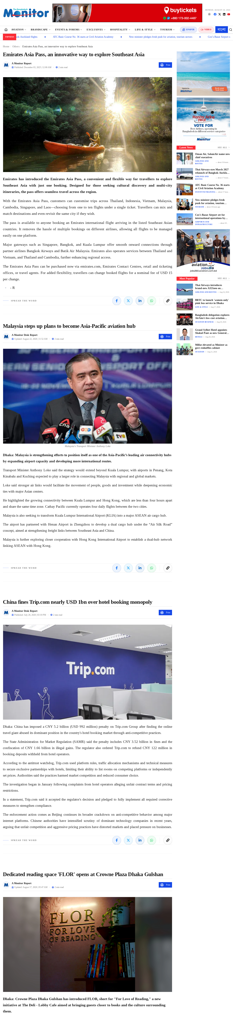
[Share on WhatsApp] (151, 300)
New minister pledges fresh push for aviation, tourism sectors (121, 36)
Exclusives (95, 29)
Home (6, 46)
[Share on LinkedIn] (140, 300)
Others (15, 46)
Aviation (17, 29)
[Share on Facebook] (116, 300)
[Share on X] (128, 300)
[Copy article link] (167, 300)
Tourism (166, 29)
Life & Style (144, 29)
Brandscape (39, 29)
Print (168, 65)
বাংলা (222, 29)
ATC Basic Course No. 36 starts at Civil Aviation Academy (43, 36)
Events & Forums (67, 29)
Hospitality (119, 29)
